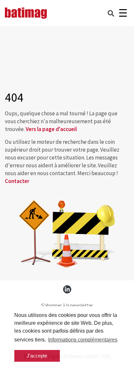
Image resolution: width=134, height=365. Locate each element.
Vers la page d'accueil (51, 129)
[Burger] (122, 13)
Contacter (17, 181)
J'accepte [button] (37, 355)
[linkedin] (67, 289)
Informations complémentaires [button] (82, 339)
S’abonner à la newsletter (67, 305)
